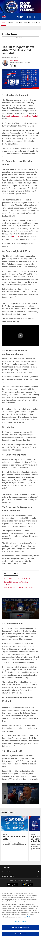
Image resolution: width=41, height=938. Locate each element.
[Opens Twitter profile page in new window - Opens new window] (11, 65)
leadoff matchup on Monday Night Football (21, 116)
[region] (20, 912)
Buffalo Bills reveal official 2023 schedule (18, 579)
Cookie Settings (20, 921)
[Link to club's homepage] (4, 16)
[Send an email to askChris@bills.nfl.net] (15, 65)
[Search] (34, 16)
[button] (20, 335)
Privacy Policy (26, 917)
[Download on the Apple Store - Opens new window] (12, 885)
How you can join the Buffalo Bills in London (19, 587)
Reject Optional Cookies (20, 927)
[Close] (38, 890)
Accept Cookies (20, 934)
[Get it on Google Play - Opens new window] (28, 885)
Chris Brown (14, 60)
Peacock (15, 236)
